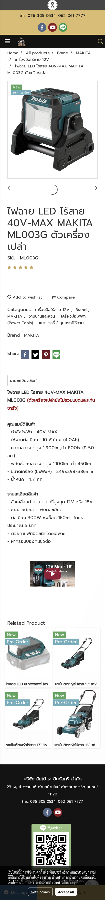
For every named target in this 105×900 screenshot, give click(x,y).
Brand (81, 310)
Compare (65, 297)
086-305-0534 (42, 16)
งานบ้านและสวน (42, 316)
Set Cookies (40, 891)
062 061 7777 (70, 801)
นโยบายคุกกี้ (70, 882)
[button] (99, 41)
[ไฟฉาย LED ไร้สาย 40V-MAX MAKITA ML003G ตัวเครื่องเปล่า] (52, 130)
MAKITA (15, 316)
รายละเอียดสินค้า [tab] (24, 381)
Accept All (66, 891)
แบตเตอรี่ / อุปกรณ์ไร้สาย (61, 323)
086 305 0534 (42, 801)
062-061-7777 (71, 16)
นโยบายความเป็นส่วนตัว (36, 882)
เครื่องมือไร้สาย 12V (53, 310)
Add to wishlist (26, 297)
